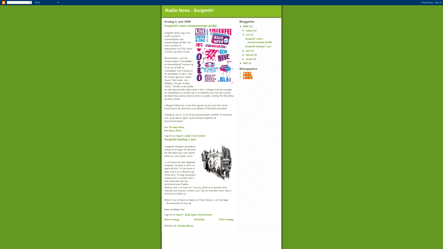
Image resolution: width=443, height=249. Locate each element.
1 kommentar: (198, 136)
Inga (249, 73)
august (250, 30)
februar (250, 55)
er (183, 209)
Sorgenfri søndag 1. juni (180, 139)
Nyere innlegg (171, 219)
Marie (249, 77)
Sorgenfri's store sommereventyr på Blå (190, 25)
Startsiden (199, 219)
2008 (246, 26)
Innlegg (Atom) (185, 225)
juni (248, 34)
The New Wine (176, 127)
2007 (246, 63)
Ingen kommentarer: (202, 214)
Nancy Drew (175, 130)
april (248, 50)
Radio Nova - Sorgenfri (189, 10)
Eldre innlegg (226, 219)
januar (249, 59)
